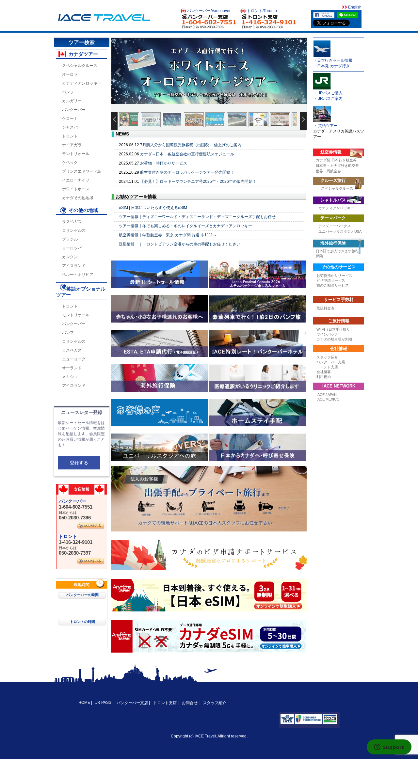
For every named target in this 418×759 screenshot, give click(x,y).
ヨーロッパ (72, 248)
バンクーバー (74, 109)
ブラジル (70, 239)
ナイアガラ (72, 145)
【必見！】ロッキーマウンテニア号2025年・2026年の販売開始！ (198, 181)
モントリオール (75, 153)
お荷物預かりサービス (334, 275)
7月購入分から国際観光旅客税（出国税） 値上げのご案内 (190, 145)
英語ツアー (328, 125)
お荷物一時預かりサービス (163, 163)
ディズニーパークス (334, 226)
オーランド (72, 368)
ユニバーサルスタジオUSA (340, 231)
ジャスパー (72, 127)
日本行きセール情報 (334, 60)
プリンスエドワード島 (81, 171)
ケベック (70, 162)
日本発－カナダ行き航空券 (337, 165)
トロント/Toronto (262, 10)
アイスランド (74, 265)
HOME (84, 702)
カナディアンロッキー (81, 83)
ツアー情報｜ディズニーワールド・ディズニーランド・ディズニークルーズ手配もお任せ (197, 216)
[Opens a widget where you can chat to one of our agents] (388, 747)
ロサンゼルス (74, 230)
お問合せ (190, 703)
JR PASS (103, 702)
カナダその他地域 (77, 198)
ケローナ (70, 118)
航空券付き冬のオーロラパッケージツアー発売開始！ (187, 172)
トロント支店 (327, 367)
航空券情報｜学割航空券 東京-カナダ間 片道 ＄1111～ (168, 235)
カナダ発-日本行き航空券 (336, 160)
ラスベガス (72, 221)
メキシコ (70, 376)
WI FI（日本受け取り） (335, 329)
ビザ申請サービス (330, 280)
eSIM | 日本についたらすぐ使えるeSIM (153, 207)
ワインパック (327, 334)
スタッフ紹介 (327, 357)
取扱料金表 (325, 308)
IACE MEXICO (328, 399)
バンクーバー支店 (330, 362)
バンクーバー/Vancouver (209, 10)
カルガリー (72, 101)
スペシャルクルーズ (79, 65)
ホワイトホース (75, 189)
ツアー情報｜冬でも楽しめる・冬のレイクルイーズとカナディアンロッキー (185, 226)
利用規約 (323, 377)
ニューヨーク (74, 359)
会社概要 (323, 372)
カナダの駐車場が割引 (334, 339)
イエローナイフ (75, 180)
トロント (70, 136)
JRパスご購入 (330, 93)
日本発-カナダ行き (333, 66)
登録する (79, 462)
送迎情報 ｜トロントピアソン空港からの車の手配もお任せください (179, 244)
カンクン (70, 257)
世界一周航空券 (328, 171)
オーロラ (70, 74)
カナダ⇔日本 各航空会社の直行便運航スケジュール (187, 154)
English (354, 7)
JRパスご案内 (330, 98)
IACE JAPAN (326, 395)
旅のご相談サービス (332, 285)
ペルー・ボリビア (77, 274)
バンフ (68, 92)
